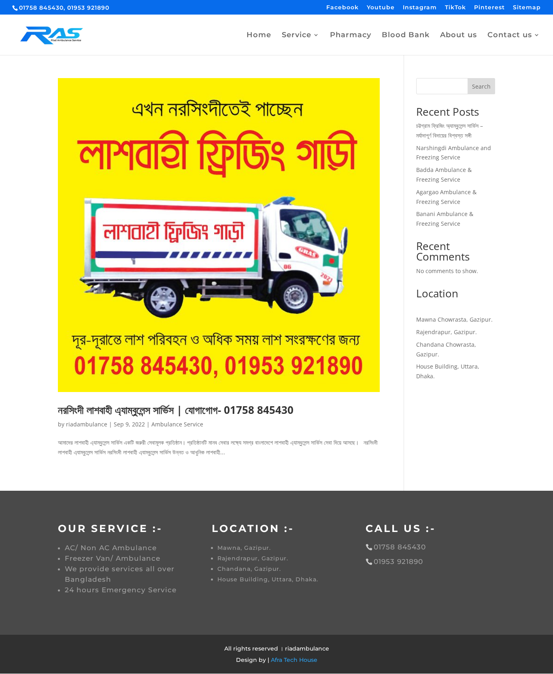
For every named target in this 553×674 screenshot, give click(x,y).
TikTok (455, 7)
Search (481, 86)
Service (296, 35)
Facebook (342, 7)
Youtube (381, 7)
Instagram (420, 7)
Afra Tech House (294, 659)
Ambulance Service (177, 424)
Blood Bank (406, 35)
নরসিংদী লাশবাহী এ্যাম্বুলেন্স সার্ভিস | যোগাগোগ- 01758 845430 (176, 410)
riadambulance (86, 424)
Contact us (509, 35)
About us (458, 35)
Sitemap (527, 7)
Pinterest (489, 7)
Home (259, 35)
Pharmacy (350, 35)
